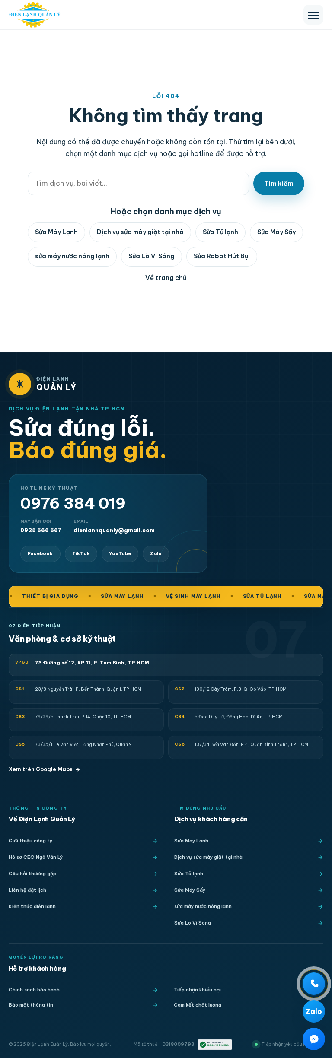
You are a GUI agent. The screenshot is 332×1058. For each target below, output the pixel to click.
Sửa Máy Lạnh (56, 232)
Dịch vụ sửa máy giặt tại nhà (140, 232)
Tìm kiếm (279, 183)
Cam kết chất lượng (197, 1005)
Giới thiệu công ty (30, 841)
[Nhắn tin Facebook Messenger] (314, 1039)
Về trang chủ (166, 277)
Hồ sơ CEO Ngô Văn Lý (36, 857)
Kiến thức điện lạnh (32, 906)
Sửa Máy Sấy (276, 232)
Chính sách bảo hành (34, 990)
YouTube (120, 553)
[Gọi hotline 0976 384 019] (314, 983)
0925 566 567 (40, 526)
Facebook (40, 553)
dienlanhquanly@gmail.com (114, 526)
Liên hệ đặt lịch (27, 890)
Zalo (156, 553)
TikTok (81, 553)
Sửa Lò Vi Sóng (151, 256)
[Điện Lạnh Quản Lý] (35, 14)
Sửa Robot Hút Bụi (222, 256)
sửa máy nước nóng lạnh (72, 256)
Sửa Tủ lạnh (220, 232)
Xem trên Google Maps (44, 769)
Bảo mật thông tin (31, 1005)
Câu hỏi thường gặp (32, 874)
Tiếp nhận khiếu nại (197, 990)
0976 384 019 (73, 503)
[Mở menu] (313, 15)
